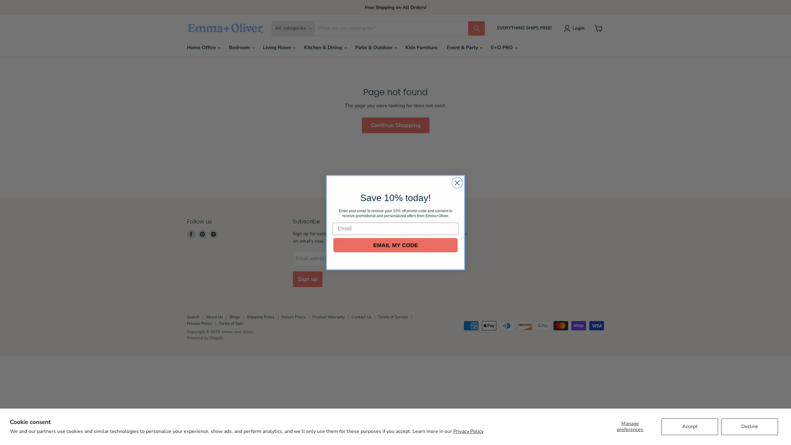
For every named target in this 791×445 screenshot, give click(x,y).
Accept (690, 426)
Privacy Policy (468, 431)
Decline (749, 426)
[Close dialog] (457, 182)
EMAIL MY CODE (395, 245)
